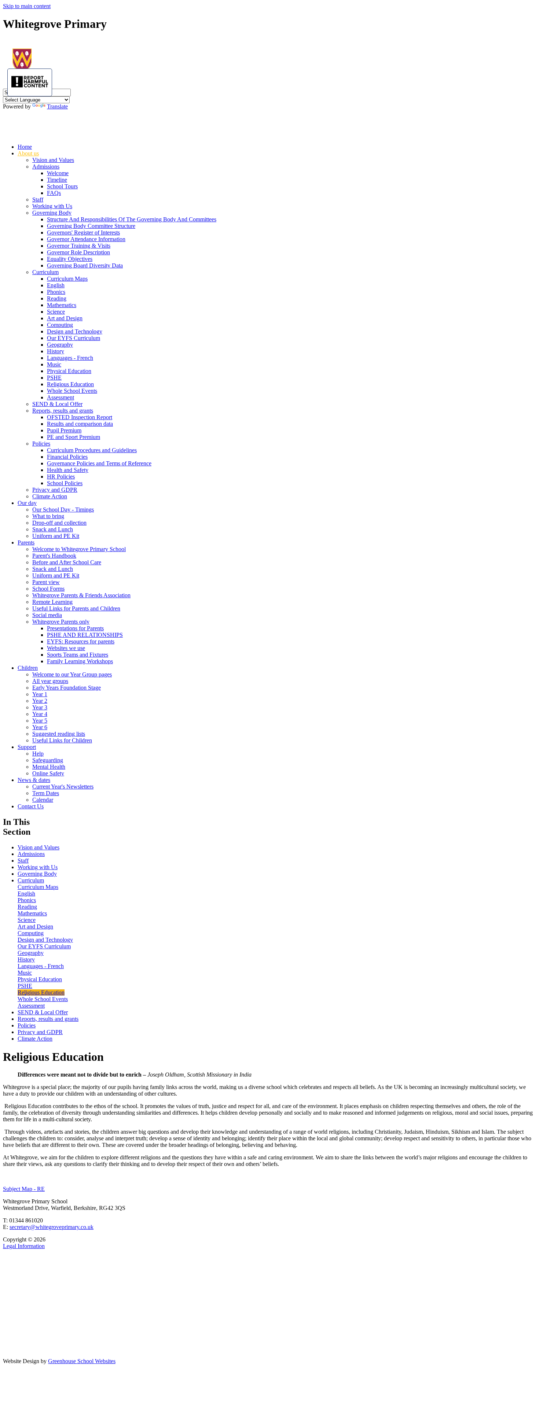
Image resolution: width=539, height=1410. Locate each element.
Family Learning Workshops (80, 661)
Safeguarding (47, 760)
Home (25, 147)
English (56, 285)
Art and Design (64, 318)
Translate (57, 106)
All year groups (50, 681)
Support (27, 747)
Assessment (60, 397)
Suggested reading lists (58, 734)
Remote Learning (52, 602)
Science (56, 312)
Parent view (46, 582)
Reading (56, 298)
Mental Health (48, 767)
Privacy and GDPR (54, 490)
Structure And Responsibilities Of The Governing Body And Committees (131, 219)
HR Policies (61, 476)
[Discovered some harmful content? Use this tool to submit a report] (29, 82)
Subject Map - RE (24, 1189)
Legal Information (24, 1246)
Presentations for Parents (75, 628)
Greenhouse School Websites (81, 1361)
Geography (60, 345)
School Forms (48, 589)
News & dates (34, 780)
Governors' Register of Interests (83, 232)
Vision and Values (53, 160)
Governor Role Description (78, 252)
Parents (26, 542)
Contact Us (31, 806)
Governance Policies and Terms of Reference (99, 463)
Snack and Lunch (52, 529)
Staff (37, 199)
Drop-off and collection (59, 523)
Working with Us (52, 206)
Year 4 (39, 714)
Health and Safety (67, 470)
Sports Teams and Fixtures (77, 655)
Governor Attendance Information (86, 239)
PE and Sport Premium (73, 437)
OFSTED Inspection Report (79, 417)
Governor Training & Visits (78, 246)
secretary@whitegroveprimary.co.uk (52, 1227)
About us (28, 153)
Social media (47, 615)
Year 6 (39, 727)
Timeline (57, 180)
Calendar (42, 800)
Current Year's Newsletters (63, 786)
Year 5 (39, 720)
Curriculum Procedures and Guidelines (92, 450)
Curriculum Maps (67, 279)
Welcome (58, 173)
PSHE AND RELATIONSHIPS (85, 635)
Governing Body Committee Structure (91, 226)
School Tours (62, 186)
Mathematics (61, 305)
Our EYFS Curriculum (73, 338)
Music (54, 364)
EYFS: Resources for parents (80, 641)
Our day (27, 503)
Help (38, 753)
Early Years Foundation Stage (66, 687)
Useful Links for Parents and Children (76, 608)
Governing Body (52, 213)
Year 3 (39, 707)
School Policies (64, 483)
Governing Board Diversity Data (85, 265)
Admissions (45, 166)
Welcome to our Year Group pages (72, 674)
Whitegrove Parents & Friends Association (81, 595)
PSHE (54, 377)
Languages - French (70, 358)
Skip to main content (27, 6)
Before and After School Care (66, 562)
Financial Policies (67, 457)
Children (28, 668)
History (55, 351)
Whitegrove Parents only (60, 622)
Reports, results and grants (62, 410)
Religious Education (70, 384)
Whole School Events (72, 391)
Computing (60, 325)
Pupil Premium (64, 430)
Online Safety (48, 773)
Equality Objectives (69, 259)
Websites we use (66, 648)
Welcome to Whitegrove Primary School (79, 549)
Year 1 (39, 694)
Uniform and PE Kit (55, 536)
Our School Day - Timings (63, 509)
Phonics (56, 292)
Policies (41, 443)
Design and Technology (74, 331)
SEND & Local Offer (57, 404)
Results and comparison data (80, 424)
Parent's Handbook (54, 556)
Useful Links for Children (62, 740)
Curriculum (45, 272)
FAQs (54, 193)
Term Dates (45, 793)
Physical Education (69, 371)
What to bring (48, 516)
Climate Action (49, 496)
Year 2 (39, 701)
